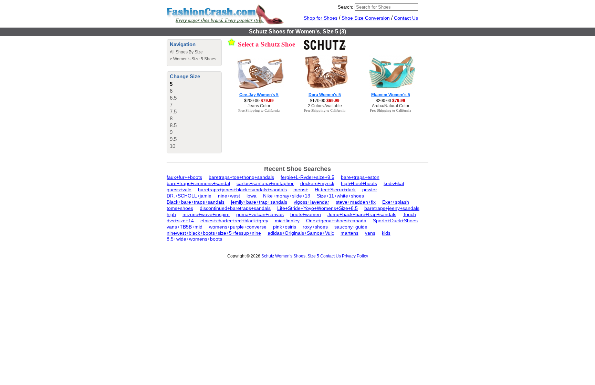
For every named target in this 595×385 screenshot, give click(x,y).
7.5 (173, 111)
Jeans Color (259, 105)
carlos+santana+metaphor (265, 183)
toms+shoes (180, 208)
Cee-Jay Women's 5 (259, 94)
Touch (409, 214)
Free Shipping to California (259, 110)
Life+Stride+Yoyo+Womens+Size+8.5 (317, 208)
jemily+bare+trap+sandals (259, 202)
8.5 (173, 125)
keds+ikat (394, 183)
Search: (345, 7)
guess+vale (179, 189)
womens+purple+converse (238, 227)
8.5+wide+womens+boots (194, 239)
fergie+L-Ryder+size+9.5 (307, 177)
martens (349, 233)
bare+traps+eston (360, 177)
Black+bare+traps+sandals (196, 202)
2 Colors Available (325, 105)
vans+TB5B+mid (184, 227)
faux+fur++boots (184, 177)
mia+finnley (287, 220)
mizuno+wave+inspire (206, 214)
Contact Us (406, 18)
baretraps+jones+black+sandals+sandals (242, 189)
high (171, 214)
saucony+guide (350, 227)
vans (370, 233)
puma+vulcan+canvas (260, 214)
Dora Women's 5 (325, 94)
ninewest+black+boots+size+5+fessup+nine (214, 233)
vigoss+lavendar (311, 202)
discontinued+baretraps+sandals (235, 208)
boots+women (305, 214)
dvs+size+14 (180, 220)
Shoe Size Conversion (366, 18)
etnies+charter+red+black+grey (234, 220)
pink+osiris (284, 227)
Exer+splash (395, 202)
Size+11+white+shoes (340, 196)
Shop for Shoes (320, 18)
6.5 (173, 98)
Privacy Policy (355, 256)
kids (386, 233)
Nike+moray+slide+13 (286, 196)
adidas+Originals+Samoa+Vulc (301, 233)
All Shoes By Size (186, 52)
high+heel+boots (359, 183)
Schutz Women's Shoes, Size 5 (290, 256)
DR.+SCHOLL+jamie (189, 196)
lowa (252, 196)
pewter (369, 189)
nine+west (229, 196)
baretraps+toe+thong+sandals (241, 177)
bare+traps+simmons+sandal (198, 183)
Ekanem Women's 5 (390, 94)
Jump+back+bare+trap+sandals (361, 214)
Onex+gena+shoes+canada (336, 220)
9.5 (173, 139)
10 (172, 146)
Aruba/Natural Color (390, 105)
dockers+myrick (317, 183)
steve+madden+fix (356, 202)
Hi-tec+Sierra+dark (335, 189)
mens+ (300, 189)
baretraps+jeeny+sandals (391, 208)
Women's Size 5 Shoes (194, 59)
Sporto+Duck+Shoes (395, 220)
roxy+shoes (315, 227)
